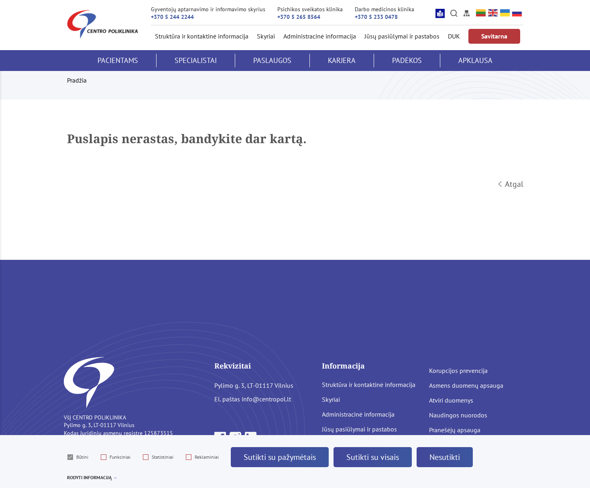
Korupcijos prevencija (458, 370)
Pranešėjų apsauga (454, 429)
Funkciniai (120, 457)
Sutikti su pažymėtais (280, 457)
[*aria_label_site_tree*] (466, 13)
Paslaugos (272, 60)
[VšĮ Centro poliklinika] (102, 24)
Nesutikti (444, 457)
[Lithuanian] (481, 13)
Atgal (514, 184)
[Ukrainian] (505, 13)
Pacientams (118, 60)
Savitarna (494, 36)
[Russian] (517, 13)
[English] (493, 13)
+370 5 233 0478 (376, 16)
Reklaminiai (207, 457)
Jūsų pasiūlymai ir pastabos (401, 36)
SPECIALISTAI (196, 60)
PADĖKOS (407, 60)
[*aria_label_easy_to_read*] (440, 13)
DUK (454, 36)
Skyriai (266, 36)
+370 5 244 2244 (172, 16)
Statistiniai (162, 457)
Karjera (342, 60)
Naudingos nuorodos (458, 415)
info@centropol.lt (266, 399)
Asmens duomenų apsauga (466, 385)
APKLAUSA (475, 60)
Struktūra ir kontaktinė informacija (201, 36)
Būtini (82, 457)
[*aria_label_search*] (454, 13)
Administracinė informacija (319, 36)
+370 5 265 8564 (298, 16)
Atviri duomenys (451, 400)
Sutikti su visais (372, 457)
